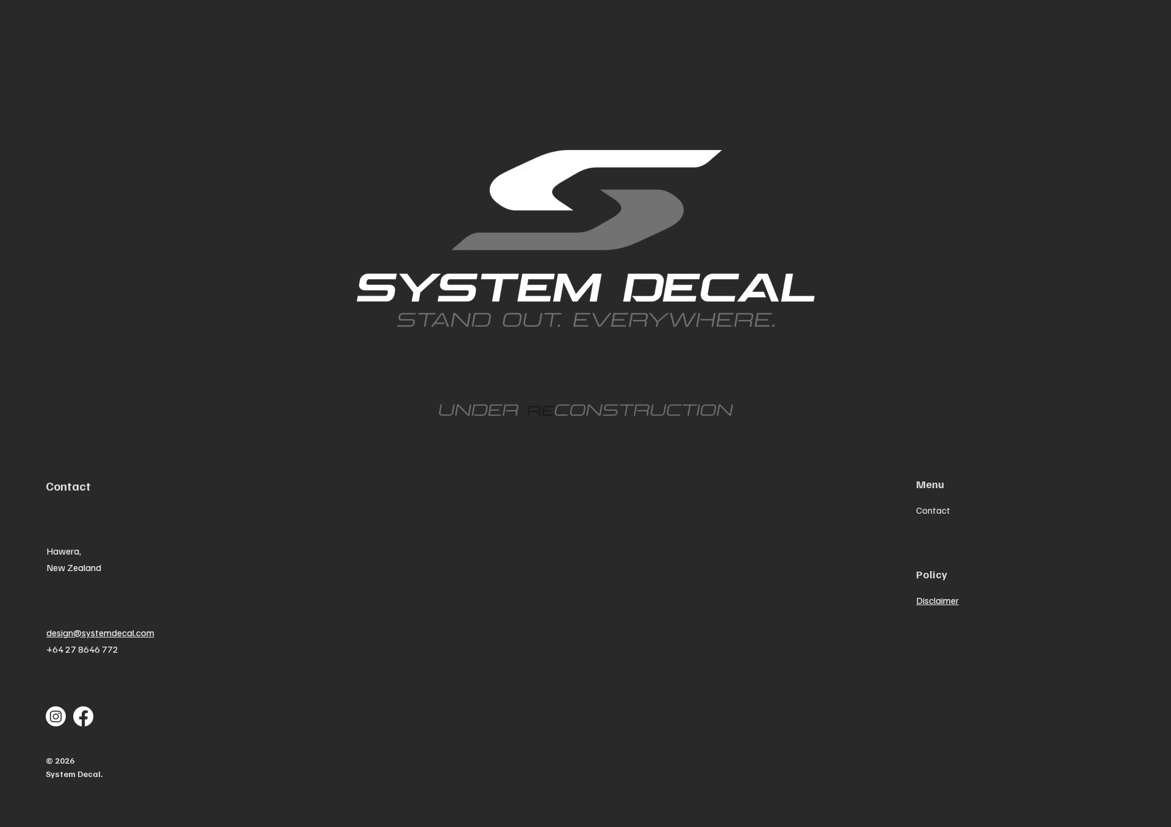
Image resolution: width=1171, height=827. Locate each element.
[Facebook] (83, 716)
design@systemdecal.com (100, 632)
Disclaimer (937, 600)
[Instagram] (56, 716)
